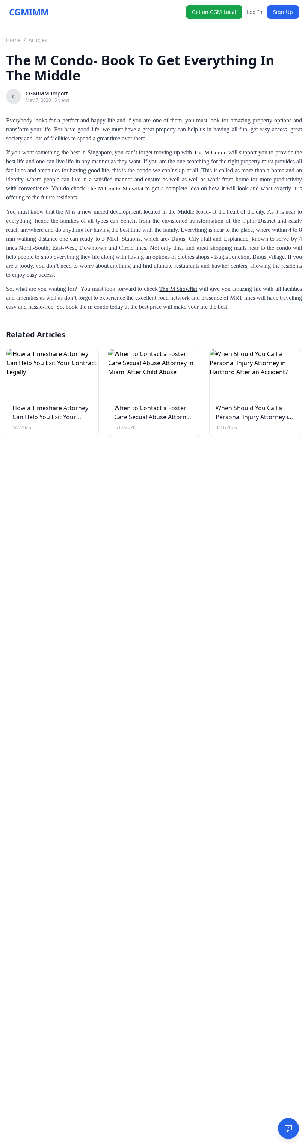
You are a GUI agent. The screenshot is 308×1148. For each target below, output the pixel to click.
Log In (255, 11)
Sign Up (283, 11)
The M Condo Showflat (115, 189)
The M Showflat (178, 289)
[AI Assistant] (288, 1128)
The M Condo (210, 153)
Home (13, 40)
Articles (38, 40)
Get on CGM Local (214, 11)
